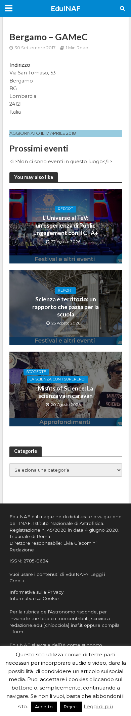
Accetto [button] (44, 706)
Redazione (21, 549)
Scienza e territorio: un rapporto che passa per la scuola (65, 307)
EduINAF (66, 8)
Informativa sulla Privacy (36, 592)
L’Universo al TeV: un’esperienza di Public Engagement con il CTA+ (65, 225)
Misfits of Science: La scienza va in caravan (65, 392)
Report (65, 209)
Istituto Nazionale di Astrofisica (68, 523)
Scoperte (36, 372)
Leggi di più (98, 706)
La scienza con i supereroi (57, 379)
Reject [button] (71, 706)
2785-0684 (36, 560)
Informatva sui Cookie (34, 598)
